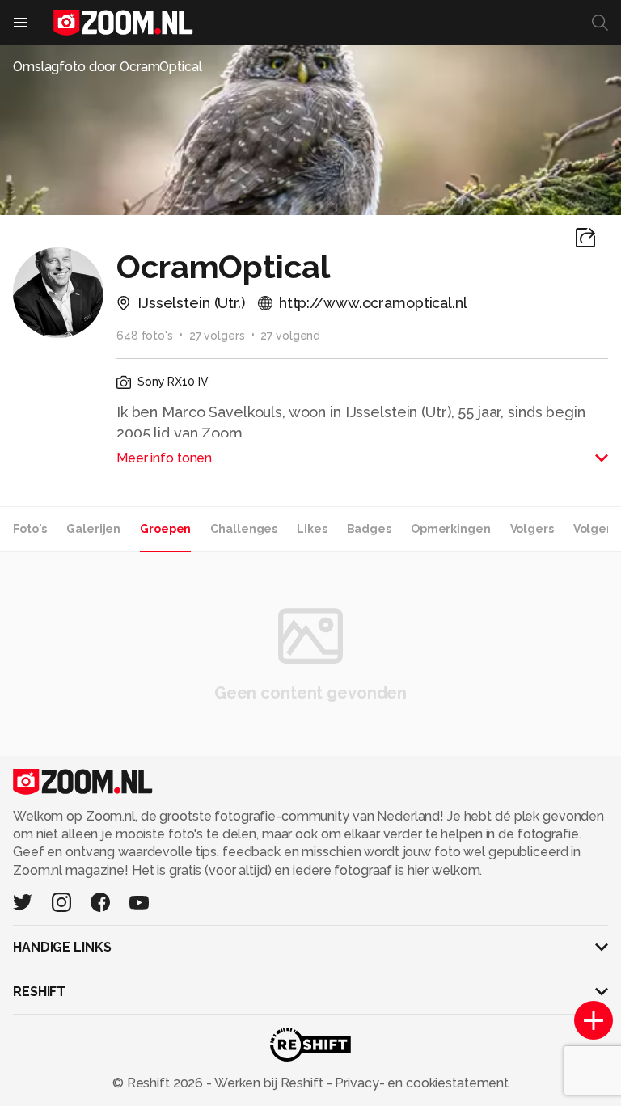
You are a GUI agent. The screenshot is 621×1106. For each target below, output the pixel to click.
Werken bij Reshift (269, 1083)
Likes (312, 528)
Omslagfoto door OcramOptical (107, 66)
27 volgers (217, 335)
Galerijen (93, 528)
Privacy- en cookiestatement (420, 1083)
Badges (369, 528)
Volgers (532, 528)
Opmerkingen (451, 528)
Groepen (165, 528)
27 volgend (290, 335)
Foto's (30, 528)
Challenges (243, 528)
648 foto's (144, 335)
